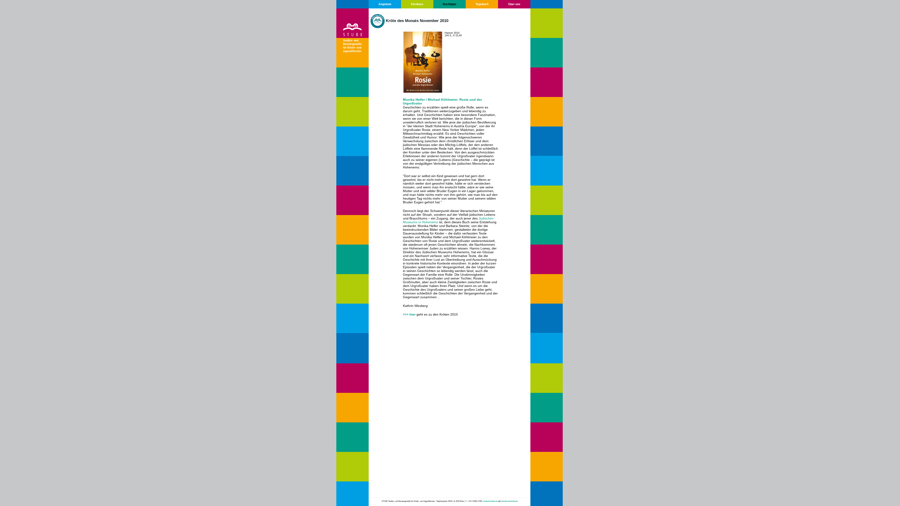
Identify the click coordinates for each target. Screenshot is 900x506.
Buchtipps (449, 4)
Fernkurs (417, 4)
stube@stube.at (490, 501)
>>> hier (409, 314)
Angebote (385, 4)
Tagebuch (482, 4)
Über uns (514, 4)
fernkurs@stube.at (510, 501)
